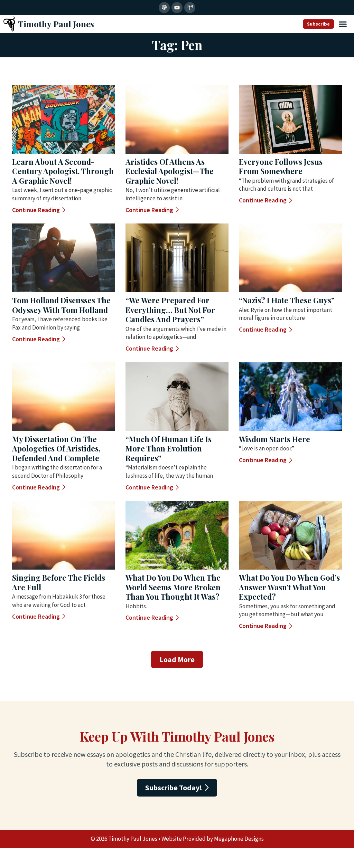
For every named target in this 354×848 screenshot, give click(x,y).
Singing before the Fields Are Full (58, 582)
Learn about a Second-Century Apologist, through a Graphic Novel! (63, 171)
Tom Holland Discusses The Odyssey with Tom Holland (61, 305)
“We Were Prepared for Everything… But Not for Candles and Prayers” (170, 309)
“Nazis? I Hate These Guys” (287, 300)
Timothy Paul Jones (56, 23)
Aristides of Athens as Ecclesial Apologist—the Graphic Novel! (169, 171)
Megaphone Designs (239, 838)
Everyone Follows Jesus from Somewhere (281, 166)
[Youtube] (177, 7)
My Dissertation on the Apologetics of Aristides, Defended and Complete (56, 448)
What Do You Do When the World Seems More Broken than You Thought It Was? (173, 587)
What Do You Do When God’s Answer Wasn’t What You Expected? (289, 587)
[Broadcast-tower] (189, 7)
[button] (343, 24)
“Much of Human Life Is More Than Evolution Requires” (168, 448)
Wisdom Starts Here (274, 439)
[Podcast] (164, 7)
